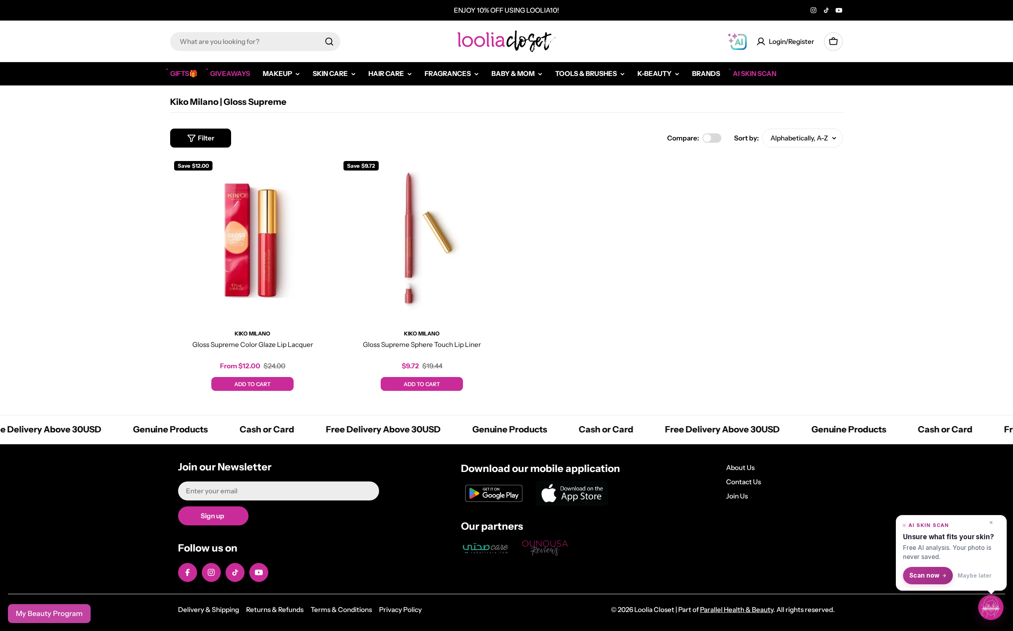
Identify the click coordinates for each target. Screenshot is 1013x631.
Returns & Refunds (275, 610)
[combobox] (255, 41)
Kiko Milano (252, 333)
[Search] (329, 41)
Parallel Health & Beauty (736, 610)
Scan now (924, 575)
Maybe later (975, 575)
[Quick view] (323, 174)
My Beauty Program (49, 613)
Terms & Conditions (341, 610)
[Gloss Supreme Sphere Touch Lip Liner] (422, 239)
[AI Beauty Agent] (737, 41)
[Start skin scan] (991, 607)
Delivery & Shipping (208, 610)
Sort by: (746, 138)
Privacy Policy (400, 610)
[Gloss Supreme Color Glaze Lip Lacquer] (252, 239)
